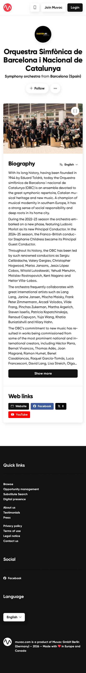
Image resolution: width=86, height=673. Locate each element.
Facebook (14, 578)
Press (7, 517)
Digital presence (14, 499)
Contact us (10, 541)
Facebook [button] (44, 406)
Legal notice (11, 536)
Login (75, 7)
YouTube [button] (22, 414)
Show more (43, 373)
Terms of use (12, 531)
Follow (39, 88)
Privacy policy (12, 526)
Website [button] (21, 406)
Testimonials (11, 512)
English (69, 164)
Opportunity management (21, 489)
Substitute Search (15, 494)
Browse (8, 484)
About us (9, 507)
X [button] (63, 406)
